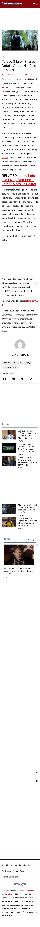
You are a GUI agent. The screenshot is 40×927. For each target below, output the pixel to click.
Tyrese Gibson (10, 367)
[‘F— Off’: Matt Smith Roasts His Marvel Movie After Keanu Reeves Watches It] (19, 555)
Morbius (17, 363)
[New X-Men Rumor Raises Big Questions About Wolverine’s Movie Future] (9, 522)
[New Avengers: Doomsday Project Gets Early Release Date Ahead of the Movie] (9, 448)
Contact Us (16, 865)
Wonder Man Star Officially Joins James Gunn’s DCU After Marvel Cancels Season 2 (27, 434)
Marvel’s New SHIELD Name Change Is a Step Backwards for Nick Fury (27, 508)
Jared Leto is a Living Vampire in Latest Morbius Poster (19, 179)
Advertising (27, 865)
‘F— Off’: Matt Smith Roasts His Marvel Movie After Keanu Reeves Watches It (18, 571)
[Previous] (28, 540)
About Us (5, 865)
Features (22, 515)
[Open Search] (34, 4)
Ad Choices (6, 871)
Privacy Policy (19, 871)
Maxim (5, 157)
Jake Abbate (26, 74)
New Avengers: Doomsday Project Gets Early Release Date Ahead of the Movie (26, 448)
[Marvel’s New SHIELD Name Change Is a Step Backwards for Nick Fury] (9, 509)
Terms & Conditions (10, 877)
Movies (5, 57)
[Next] (33, 540)
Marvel (7, 363)
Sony (28, 363)
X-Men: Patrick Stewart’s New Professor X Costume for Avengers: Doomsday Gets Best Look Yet (27, 461)
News (20, 441)
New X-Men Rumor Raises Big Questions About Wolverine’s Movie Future (27, 522)
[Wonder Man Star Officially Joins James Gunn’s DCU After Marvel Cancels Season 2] (9, 434)
